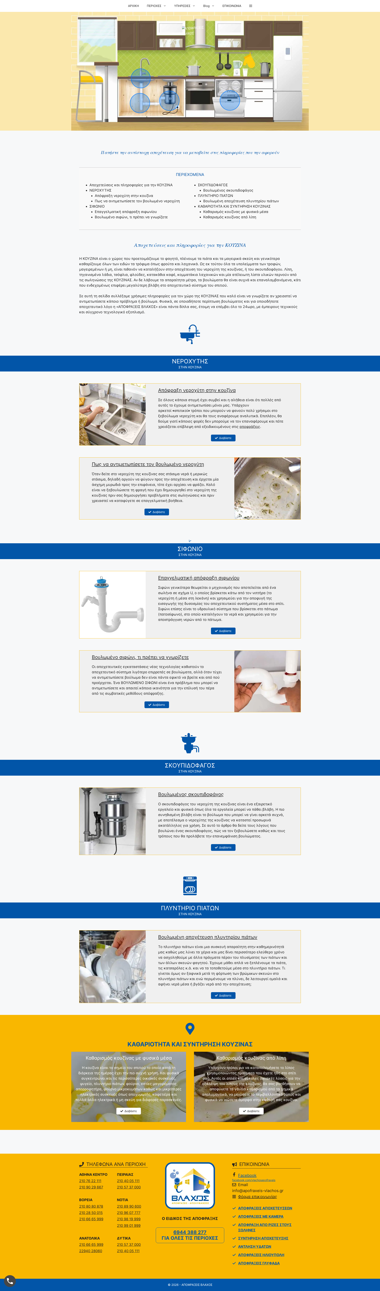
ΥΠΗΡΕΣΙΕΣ (182, 6)
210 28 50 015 (91, 1213)
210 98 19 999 (129, 1219)
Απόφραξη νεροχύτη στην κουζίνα (124, 196)
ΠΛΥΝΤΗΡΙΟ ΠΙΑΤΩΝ (215, 196)
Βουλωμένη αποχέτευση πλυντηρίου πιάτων (241, 201)
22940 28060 (90, 1251)
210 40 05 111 (128, 1181)
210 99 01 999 (129, 1226)
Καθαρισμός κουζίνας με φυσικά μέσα (235, 212)
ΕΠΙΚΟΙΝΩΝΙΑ (231, 6)
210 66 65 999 (91, 1219)
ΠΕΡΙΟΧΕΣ (154, 6)
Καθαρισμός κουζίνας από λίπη (229, 217)
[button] (250, 6)
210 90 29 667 (91, 1187)
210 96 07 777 (128, 1213)
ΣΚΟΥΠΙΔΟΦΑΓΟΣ (213, 185)
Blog (206, 6)
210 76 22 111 (90, 1181)
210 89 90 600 (129, 1206)
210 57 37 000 (129, 1187)
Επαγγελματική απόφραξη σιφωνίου (126, 212)
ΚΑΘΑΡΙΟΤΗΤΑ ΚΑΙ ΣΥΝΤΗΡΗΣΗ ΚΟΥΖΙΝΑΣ (234, 206)
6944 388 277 (189, 1232)
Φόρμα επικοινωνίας (257, 1196)
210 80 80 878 (91, 1206)
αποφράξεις (249, 427)
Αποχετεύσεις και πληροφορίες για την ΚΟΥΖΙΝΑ (131, 185)
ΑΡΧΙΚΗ (133, 6)
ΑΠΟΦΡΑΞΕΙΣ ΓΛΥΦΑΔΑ (259, 1263)
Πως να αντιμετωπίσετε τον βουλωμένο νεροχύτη (137, 201)
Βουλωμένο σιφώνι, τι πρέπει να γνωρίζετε (131, 217)
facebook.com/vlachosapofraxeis (253, 1180)
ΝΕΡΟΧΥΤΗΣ (100, 190)
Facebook (247, 1175)
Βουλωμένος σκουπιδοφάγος (228, 190)
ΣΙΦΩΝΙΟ (97, 206)
